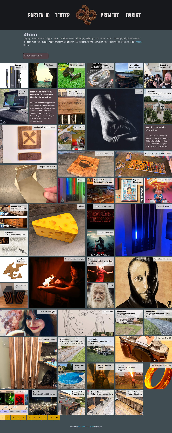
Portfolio (39, 15)
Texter (62, 15)
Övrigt (133, 15)
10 (51, 418)
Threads (138, 42)
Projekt (110, 15)
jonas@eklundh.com (86, 426)
